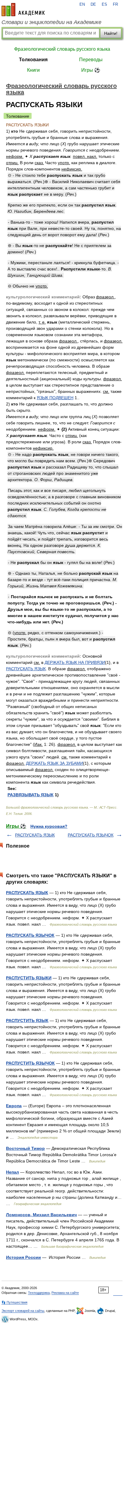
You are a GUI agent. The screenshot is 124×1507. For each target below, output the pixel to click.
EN (82, 4)
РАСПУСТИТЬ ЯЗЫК (27, 1020)
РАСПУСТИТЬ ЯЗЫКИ (28, 977)
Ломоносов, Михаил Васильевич (41, 1214)
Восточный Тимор (25, 1148)
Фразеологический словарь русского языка (62, 49)
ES (104, 4)
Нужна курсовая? (48, 826)
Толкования (33, 59)
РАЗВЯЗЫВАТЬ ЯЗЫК (31, 794)
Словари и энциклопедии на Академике (51, 22)
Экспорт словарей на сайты (23, 1311)
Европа (14, 1105)
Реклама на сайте (65, 1293)
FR (115, 4)
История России (23, 1257)
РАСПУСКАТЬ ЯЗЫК (26, 668)
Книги (33, 70)
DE (93, 4)
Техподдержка (39, 1293)
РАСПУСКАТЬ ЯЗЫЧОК (90, 835)
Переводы (91, 59)
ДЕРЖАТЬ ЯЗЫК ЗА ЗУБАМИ (54, 763)
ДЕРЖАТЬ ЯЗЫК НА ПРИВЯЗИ (75, 662)
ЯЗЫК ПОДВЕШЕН (55, 397)
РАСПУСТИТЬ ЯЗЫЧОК (30, 1063)
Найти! (110, 33)
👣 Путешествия (14, 1302)
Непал (12, 1172)
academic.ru (23, 9)
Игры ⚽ (90, 70)
